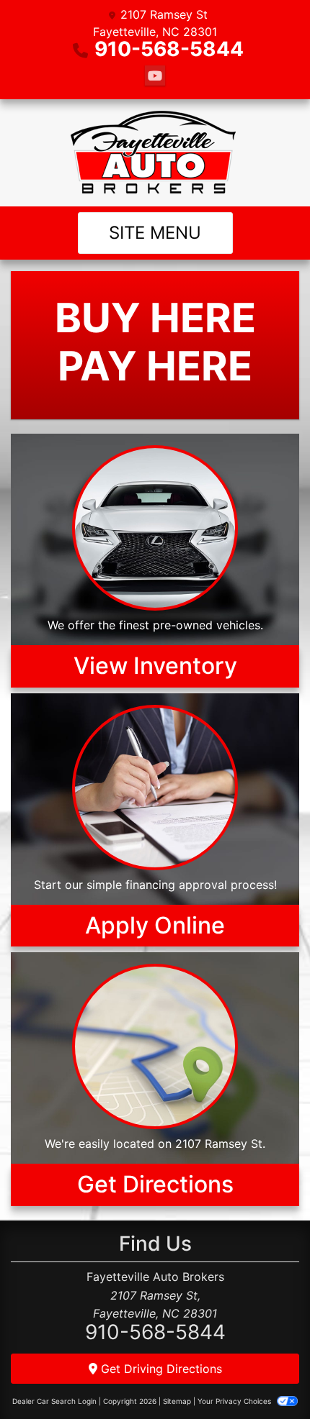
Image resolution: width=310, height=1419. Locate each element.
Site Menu (155, 232)
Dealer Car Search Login (54, 1401)
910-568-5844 (169, 49)
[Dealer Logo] (155, 153)
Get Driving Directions (159, 1368)
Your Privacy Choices (235, 1401)
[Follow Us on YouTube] (155, 75)
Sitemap (177, 1401)
